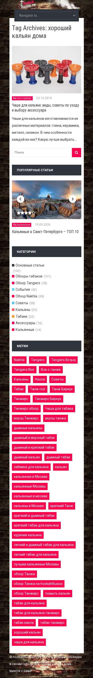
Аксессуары (22, 98)
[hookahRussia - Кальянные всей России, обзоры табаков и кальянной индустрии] (46, 6)
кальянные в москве (30, 496)
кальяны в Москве (29, 506)
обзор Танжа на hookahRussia (38, 584)
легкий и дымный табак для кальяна (44, 545)
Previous (20, 199)
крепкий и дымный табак (34, 516)
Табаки (21, 316)
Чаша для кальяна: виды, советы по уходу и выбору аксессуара (45, 107)
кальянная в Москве (30, 477)
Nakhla (19, 360)
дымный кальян (27, 457)
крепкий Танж (61, 506)
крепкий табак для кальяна (36, 525)
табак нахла (24, 623)
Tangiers (38, 360)
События (23, 289)
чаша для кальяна (29, 642)
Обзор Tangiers (28, 283)
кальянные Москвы (30, 486)
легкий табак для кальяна (35, 554)
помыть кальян (57, 593)
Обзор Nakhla (26, 296)
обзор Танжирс (26, 593)
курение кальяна (28, 535)
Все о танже (51, 370)
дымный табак (58, 457)
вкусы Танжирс (26, 418)
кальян (61, 467)
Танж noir (37, 389)
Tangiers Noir (24, 370)
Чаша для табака (59, 408)
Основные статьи (30, 265)
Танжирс (21, 399)
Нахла (40, 379)
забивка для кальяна (31, 467)
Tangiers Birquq (63, 360)
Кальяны (23, 310)
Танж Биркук (62, 389)
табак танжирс (52, 623)
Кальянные (21, 224)
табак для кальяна (29, 603)
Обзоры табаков (29, 276)
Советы (22, 303)
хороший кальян (27, 632)
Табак (19, 389)
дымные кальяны (28, 428)
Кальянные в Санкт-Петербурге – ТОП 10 (45, 231)
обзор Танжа (24, 574)
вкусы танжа (55, 418)
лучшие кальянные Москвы (36, 564)
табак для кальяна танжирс (37, 613)
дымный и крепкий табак (34, 447)
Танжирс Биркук (48, 399)
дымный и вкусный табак (34, 438)
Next (72, 199)
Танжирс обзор (26, 408)
